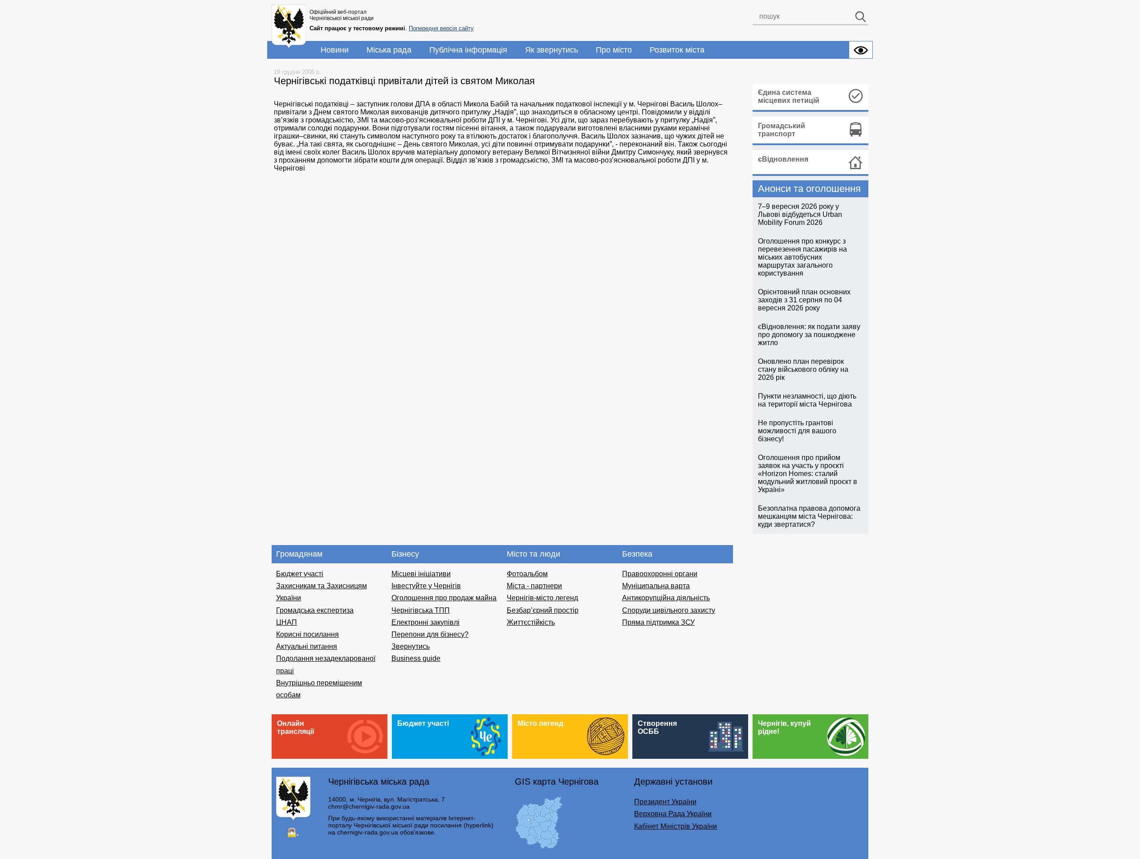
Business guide (415, 658)
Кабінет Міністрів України (675, 826)
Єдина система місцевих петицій (788, 96)
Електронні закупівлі (425, 622)
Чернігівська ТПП (420, 610)
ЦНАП (286, 622)
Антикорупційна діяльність (666, 598)
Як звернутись (551, 49)
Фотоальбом (527, 574)
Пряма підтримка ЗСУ (658, 622)
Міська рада (388, 49)
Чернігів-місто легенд (542, 598)
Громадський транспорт (781, 130)
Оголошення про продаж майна (444, 598)
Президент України (665, 802)
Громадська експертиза (315, 610)
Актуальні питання (306, 646)
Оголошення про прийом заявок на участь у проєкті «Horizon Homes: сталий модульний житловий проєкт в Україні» (807, 473)
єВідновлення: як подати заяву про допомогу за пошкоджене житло (809, 334)
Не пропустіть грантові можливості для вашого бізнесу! (797, 431)
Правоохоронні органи (659, 574)
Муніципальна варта (656, 586)
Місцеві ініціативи (421, 574)
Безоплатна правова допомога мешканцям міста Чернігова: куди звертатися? (809, 516)
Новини (335, 49)
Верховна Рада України (673, 814)
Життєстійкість (531, 622)
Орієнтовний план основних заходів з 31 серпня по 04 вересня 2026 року (804, 300)
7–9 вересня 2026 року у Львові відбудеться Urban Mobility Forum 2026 (800, 214)
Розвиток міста (677, 49)
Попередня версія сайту (441, 28)
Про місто (614, 49)
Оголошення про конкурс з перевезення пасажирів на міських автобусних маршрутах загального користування (802, 257)
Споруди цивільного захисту (668, 610)
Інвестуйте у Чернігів (426, 586)
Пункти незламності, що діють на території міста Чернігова (807, 400)
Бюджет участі (299, 574)
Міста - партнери (534, 586)
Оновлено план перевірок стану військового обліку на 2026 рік (803, 369)
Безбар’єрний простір (542, 610)
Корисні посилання (307, 634)
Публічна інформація (468, 49)
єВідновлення (783, 159)
